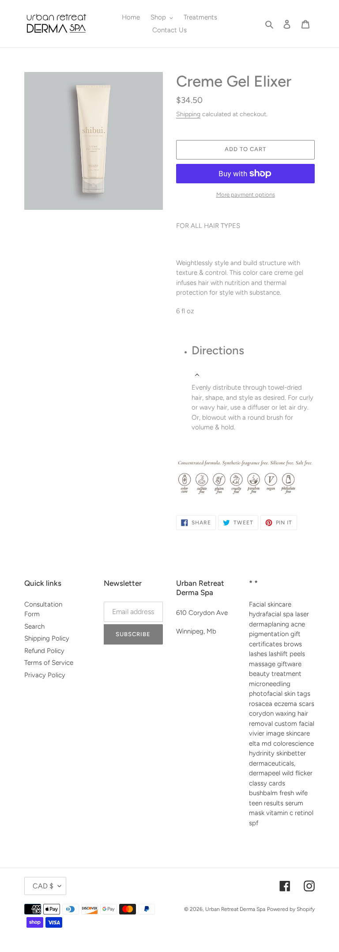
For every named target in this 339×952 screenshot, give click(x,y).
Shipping (188, 114)
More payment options (245, 194)
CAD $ (43, 886)
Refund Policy (44, 651)
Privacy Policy (44, 675)
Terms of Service (48, 663)
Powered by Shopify (291, 909)
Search (34, 626)
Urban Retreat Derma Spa (235, 909)
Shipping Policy (46, 638)
